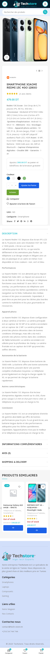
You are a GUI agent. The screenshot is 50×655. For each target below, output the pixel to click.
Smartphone (23, 216)
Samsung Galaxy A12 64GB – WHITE (13, 506)
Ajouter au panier (28, 185)
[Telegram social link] (31, 221)
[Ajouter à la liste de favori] (19, 487)
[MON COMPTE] (45, 4)
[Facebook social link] (14, 221)
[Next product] (42, 71)
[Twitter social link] (18, 221)
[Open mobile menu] (5, 4)
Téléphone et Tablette (12, 510)
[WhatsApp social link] (27, 221)
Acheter (12, 192)
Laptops (5, 587)
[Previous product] (36, 71)
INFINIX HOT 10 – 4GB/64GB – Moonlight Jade (35, 507)
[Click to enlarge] (6, 57)
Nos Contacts (8, 613)
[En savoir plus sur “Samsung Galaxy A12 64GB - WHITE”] (13, 528)
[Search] (45, 12)
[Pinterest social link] (21, 221)
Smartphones (8, 582)
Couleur (10, 174)
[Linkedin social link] (24, 221)
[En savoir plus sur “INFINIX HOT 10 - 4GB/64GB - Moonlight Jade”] (37, 530)
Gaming (5, 596)
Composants (7, 591)
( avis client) (25, 93)
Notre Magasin (8, 609)
